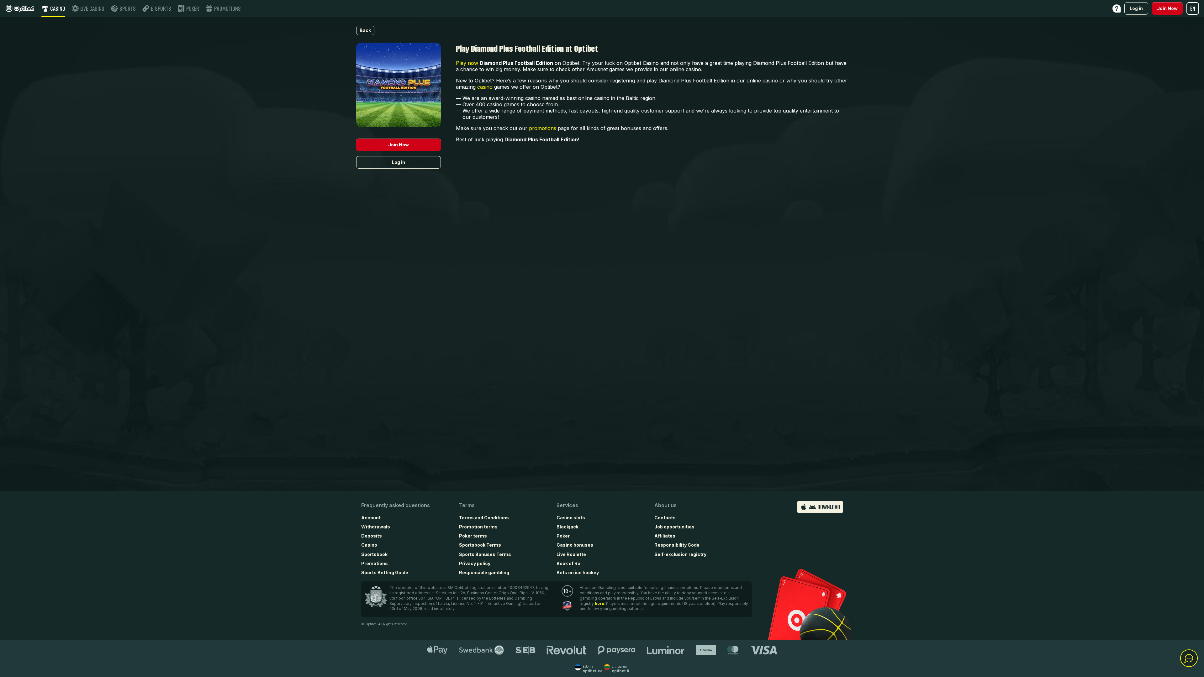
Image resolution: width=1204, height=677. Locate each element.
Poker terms (473, 535)
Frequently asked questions (395, 505)
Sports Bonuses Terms (485, 554)
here (599, 603)
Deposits (371, 535)
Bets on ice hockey (578, 572)
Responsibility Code (677, 545)
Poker (563, 535)
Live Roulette (571, 554)
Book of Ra (568, 563)
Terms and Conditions (484, 517)
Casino (369, 545)
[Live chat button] (1189, 658)
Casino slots (571, 517)
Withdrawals (375, 526)
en (1192, 8)
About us (665, 505)
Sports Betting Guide (384, 572)
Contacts (665, 517)
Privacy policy (474, 563)
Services (567, 505)
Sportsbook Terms (480, 545)
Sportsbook (374, 554)
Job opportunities (674, 526)
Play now (467, 63)
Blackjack (567, 526)
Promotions (374, 563)
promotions (542, 128)
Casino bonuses (575, 545)
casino (485, 87)
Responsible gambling (484, 572)
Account (371, 517)
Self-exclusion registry (680, 554)
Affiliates (664, 535)
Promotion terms (478, 526)
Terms (467, 505)
